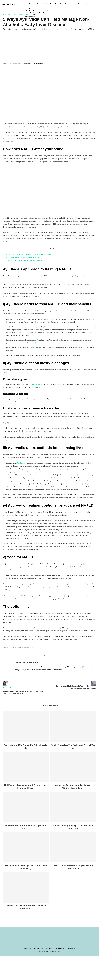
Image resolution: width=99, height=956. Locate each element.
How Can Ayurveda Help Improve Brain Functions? (23, 257)
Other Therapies (43, 13)
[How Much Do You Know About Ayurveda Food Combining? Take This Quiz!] (26, 807)
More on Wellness (30, 16)
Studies (84, 327)
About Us (27, 948)
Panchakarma (21, 463)
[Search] (96, 4)
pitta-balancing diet (36, 384)
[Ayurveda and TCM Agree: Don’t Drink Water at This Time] (26, 726)
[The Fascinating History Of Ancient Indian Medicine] (73, 807)
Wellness (32, 4)
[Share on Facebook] (47, 656)
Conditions (32, 9)
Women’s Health (70, 4)
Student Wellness (84, 4)
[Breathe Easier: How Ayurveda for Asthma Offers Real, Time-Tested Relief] (26, 847)
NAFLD (6, 647)
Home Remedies (30, 11)
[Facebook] (46, 931)
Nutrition (32, 13)
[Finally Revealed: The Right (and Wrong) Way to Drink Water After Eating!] (73, 726)
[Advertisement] (49, 46)
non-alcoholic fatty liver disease (22, 647)
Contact (49, 948)
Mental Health (59, 4)
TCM (47, 11)
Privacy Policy (59, 948)
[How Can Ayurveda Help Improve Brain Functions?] (73, 847)
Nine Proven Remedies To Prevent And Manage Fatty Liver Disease (28, 254)
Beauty (33, 14)
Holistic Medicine (42, 4)
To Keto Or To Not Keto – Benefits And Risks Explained (24, 260)
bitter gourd (22, 399)
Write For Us (38, 948)
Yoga (51, 4)
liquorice (32, 347)
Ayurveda (45, 9)
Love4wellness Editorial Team (11, 63)
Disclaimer (71, 948)
